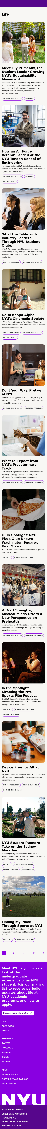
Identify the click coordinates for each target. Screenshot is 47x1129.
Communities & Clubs (12, 99)
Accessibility (9, 1083)
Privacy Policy (10, 1074)
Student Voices (10, 182)
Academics (8, 1026)
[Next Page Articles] (43, 953)
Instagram (7, 1038)
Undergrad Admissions (14, 1114)
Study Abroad (28, 869)
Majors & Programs (34, 408)
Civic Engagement (31, 785)
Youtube (6, 1052)
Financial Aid (9, 1118)
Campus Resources (11, 262)
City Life (6, 557)
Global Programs (10, 869)
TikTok (5, 1057)
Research (29, 99)
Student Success (11, 1126)
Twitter (6, 1043)
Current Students (11, 715)
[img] (23, 42)
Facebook (7, 1048)
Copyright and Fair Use (15, 1079)
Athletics (7, 709)
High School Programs (15, 1122)
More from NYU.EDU (12, 1109)
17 (34, 953)
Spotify (6, 1061)
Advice (5, 1030)
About (5, 1070)
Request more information (16, 1013)
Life (4, 1021)
